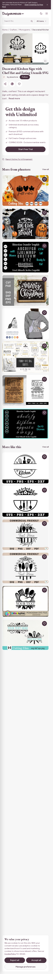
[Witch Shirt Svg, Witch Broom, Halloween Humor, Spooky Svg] (25, 224)
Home (4, 30)
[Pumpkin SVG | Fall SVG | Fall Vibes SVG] (25, 190)
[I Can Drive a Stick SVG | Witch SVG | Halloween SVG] (25, 324)
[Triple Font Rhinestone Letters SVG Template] (25, 257)
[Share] (5, 84)
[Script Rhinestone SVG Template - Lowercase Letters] (25, 424)
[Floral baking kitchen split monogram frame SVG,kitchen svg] (25, 568)
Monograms (24, 30)
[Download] (38, 179)
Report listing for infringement (18, 159)
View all (45, 169)
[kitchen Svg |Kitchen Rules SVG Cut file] (25, 468)
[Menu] (46, 13)
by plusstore (11, 77)
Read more (14, 98)
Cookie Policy (10, 954)
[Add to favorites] (19, 84)
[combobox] (16, 21)
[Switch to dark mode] (41, 13)
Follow (25, 77)
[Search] (31, 21)
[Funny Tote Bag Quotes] (25, 357)
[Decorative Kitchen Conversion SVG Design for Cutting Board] (25, 390)
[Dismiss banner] (47, 4)
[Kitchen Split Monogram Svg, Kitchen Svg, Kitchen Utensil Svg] (25, 601)
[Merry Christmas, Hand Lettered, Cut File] (25, 290)
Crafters (13, 30)
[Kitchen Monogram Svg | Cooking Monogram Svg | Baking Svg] (25, 634)
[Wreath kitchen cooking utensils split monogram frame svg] (25, 534)
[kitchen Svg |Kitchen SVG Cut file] (25, 501)
